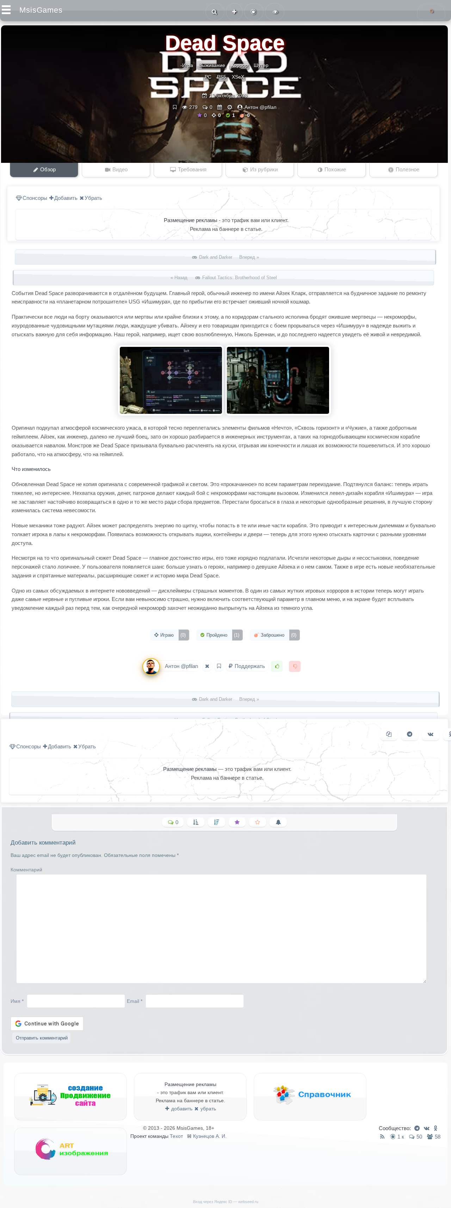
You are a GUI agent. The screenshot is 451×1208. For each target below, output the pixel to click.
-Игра (186, 65)
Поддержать (249, 666)
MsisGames (41, 10)
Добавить (66, 198)
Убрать (93, 198)
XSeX (238, 77)
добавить (181, 1108)
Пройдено (222, 635)
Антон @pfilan (261, 107)
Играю (172, 635)
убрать (207, 1108)
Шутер (261, 65)
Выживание (212, 65)
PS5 (221, 77)
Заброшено (277, 635)
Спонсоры (35, 198)
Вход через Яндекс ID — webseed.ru (225, 1202)
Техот (176, 1136)
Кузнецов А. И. (210, 1136)
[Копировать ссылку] (388, 734)
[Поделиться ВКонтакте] (430, 734)
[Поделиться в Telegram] (409, 734)
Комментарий (26, 869)
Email (134, 1001)
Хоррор (239, 65)
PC (208, 77)
